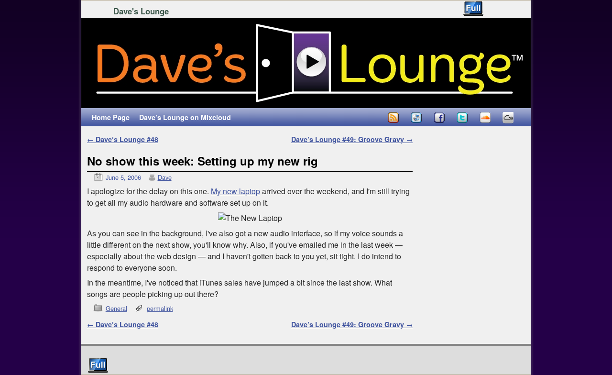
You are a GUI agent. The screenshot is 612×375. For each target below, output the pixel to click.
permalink (160, 308)
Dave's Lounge (141, 11)
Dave (165, 177)
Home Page (111, 117)
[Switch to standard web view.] (473, 8)
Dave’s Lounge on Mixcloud (185, 117)
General (116, 308)
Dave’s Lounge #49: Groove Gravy (352, 139)
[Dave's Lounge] (306, 63)
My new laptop (235, 191)
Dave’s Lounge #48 (122, 139)
